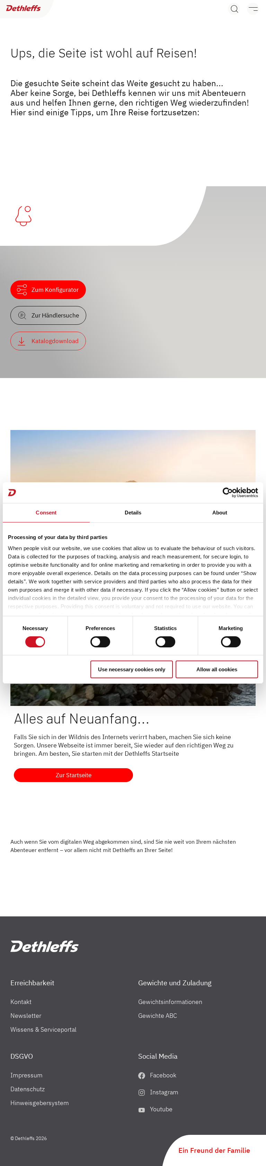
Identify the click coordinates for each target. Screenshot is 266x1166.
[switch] (100, 641)
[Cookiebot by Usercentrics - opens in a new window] (227, 492)
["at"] (44, 946)
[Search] (234, 9)
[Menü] (249, 9)
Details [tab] (133, 512)
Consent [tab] (46, 512)
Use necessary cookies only (131, 669)
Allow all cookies (216, 669)
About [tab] (220, 512)
